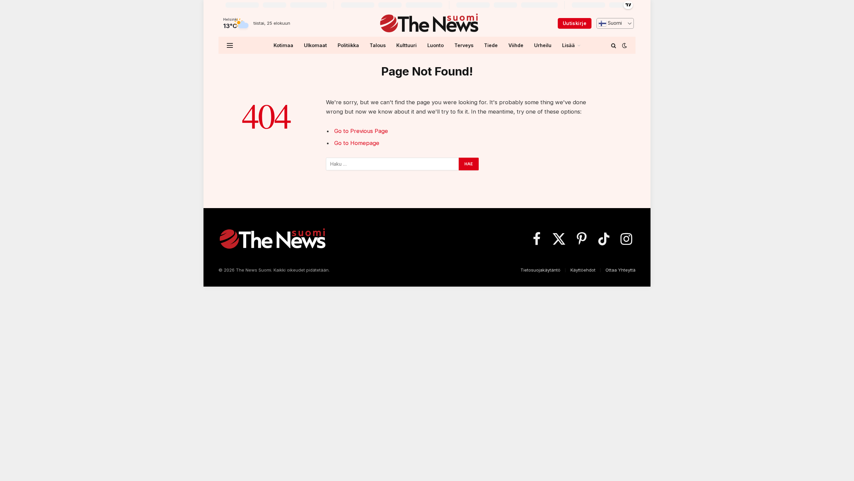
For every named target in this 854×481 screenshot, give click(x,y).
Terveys (463, 45)
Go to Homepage (356, 143)
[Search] (613, 45)
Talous (378, 45)
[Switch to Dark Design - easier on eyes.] (623, 45)
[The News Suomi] (429, 23)
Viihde (515, 45)
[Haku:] (392, 164)
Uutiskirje (574, 23)
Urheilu (542, 45)
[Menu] (230, 45)
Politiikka (348, 45)
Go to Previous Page (361, 131)
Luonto (435, 45)
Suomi (614, 23)
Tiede (491, 45)
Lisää (568, 45)
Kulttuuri (406, 45)
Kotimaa (283, 45)
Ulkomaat (315, 45)
